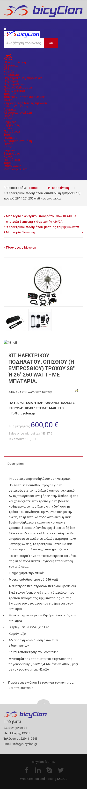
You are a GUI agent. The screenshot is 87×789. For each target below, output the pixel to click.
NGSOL (62, 779)
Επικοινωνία (12, 166)
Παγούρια (11, 81)
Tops (7, 134)
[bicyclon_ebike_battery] (39, 320)
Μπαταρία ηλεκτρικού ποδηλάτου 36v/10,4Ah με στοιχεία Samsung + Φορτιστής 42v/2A (41, 218)
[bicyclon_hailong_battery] (15, 320)
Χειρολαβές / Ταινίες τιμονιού (25, 103)
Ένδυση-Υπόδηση (16, 106)
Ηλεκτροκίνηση (15, 62)
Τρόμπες (10, 94)
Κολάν (8, 128)
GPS (6, 68)
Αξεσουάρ (11, 65)
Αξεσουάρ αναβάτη (18, 112)
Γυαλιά (8, 116)
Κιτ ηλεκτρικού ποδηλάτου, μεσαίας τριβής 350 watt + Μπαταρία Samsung (41, 229)
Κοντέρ (9, 72)
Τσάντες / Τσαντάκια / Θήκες (24, 97)
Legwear (10, 122)
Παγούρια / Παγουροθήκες (23, 78)
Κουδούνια (11, 75)
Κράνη (8, 119)
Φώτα (8, 100)
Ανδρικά (10, 109)
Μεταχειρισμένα (16, 169)
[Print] (76, 391)
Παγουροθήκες (15, 84)
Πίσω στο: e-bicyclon (21, 247)
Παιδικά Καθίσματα (18, 87)
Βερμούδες (12, 125)
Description (15, 463)
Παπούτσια (12, 131)
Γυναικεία (10, 138)
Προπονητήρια (14, 90)
